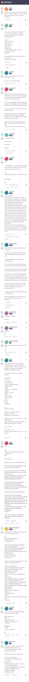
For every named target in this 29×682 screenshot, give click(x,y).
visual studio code (13, 184)
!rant (11, 187)
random (7, 520)
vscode (7, 187)
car (9, 129)
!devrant (12, 523)
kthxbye (14, 83)
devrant (7, 635)
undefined (7, 20)
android (14, 336)
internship (7, 307)
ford (13, 129)
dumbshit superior (10, 305)
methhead (13, 520)
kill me (14, 352)
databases (14, 322)
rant (6, 129)
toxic (17, 523)
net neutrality (12, 150)
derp (13, 603)
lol (8, 637)
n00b (6, 239)
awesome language (10, 64)
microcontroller (9, 236)
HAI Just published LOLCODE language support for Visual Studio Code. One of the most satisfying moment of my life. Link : (15, 167)
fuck (17, 635)
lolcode (7, 67)
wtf (6, 637)
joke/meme (8, 336)
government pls (9, 153)
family (6, 523)
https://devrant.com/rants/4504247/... (15, 462)
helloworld (14, 674)
